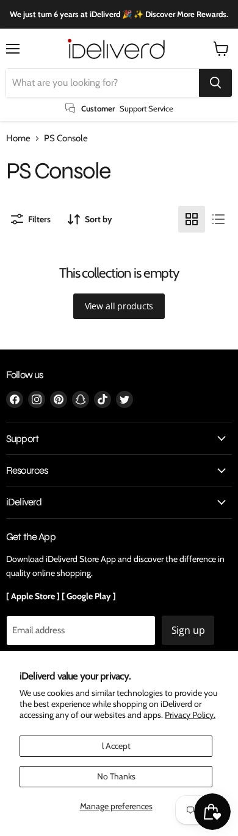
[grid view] (191, 219)
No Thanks (116, 776)
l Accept (116, 745)
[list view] (218, 219)
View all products (119, 306)
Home (18, 138)
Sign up (188, 630)
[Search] (215, 83)
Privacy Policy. (190, 714)
